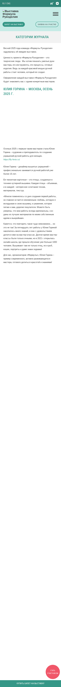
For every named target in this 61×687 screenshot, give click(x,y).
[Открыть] (55, 14)
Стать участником (52, 671)
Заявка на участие (47, 24)
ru (3, 3)
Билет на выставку (14, 24)
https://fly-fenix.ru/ (11, 159)
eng (8, 3)
